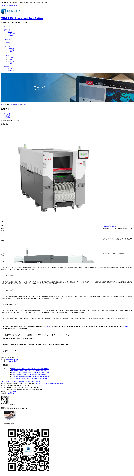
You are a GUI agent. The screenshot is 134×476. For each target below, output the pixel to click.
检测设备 (11, 35)
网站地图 (60, 383)
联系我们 (4, 5)
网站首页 (7, 26)
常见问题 (11, 52)
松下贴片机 (47, 326)
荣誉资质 (11, 61)
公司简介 (11, 57)
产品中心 (7, 30)
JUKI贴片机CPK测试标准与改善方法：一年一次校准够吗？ (30, 369)
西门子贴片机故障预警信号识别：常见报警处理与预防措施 (30, 376)
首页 (12, 105)
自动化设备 (11, 34)
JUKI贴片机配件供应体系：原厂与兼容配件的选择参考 (28, 371)
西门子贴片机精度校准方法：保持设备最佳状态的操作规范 (30, 378)
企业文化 (11, 59)
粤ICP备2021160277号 (43, 383)
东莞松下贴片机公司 (12, 359)
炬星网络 (11, 393)
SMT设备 (11, 48)
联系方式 (11, 68)
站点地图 (10, 5)
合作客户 (11, 63)
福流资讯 (11, 50)
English (15, 5)
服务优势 (7, 39)
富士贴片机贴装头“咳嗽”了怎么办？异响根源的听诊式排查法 (30, 372)
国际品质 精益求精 (22, 18)
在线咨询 (7, 420)
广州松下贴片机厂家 (12, 361)
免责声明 (53, 383)
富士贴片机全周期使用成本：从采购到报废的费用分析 (28, 374)
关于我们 (7, 55)
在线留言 (11, 70)
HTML (14, 391)
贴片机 (10, 32)
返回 (2, 105)
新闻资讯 (7, 46)
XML (9, 391)
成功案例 (7, 43)
